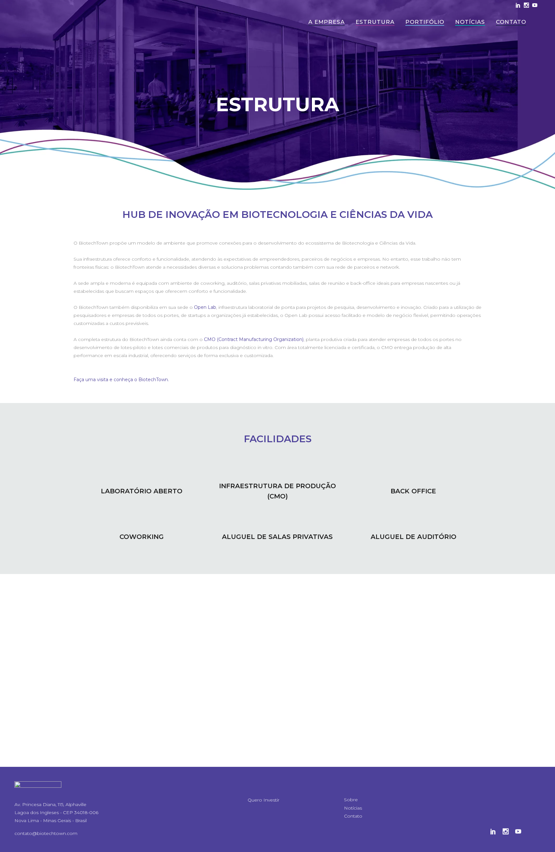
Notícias (353, 808)
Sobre (351, 800)
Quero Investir (263, 800)
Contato (353, 816)
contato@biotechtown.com (45, 833)
